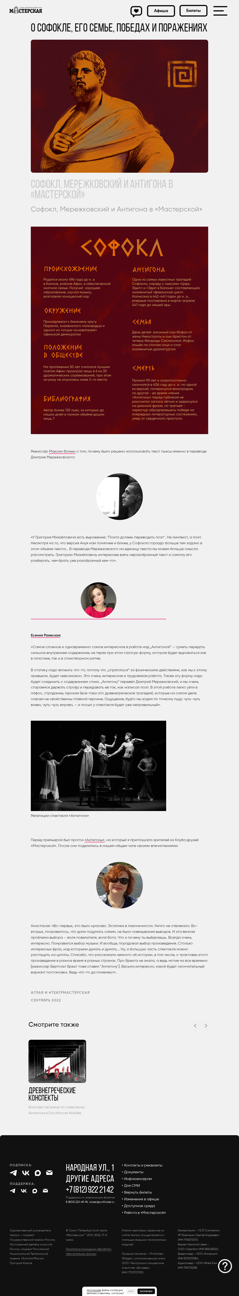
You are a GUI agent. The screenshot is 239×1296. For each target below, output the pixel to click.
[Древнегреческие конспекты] (57, 1078)
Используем (94, 1290)
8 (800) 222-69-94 (77, 1202)
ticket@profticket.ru (101, 1202)
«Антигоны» (94, 840)
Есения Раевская (45, 635)
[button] (193, 11)
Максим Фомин (62, 451)
